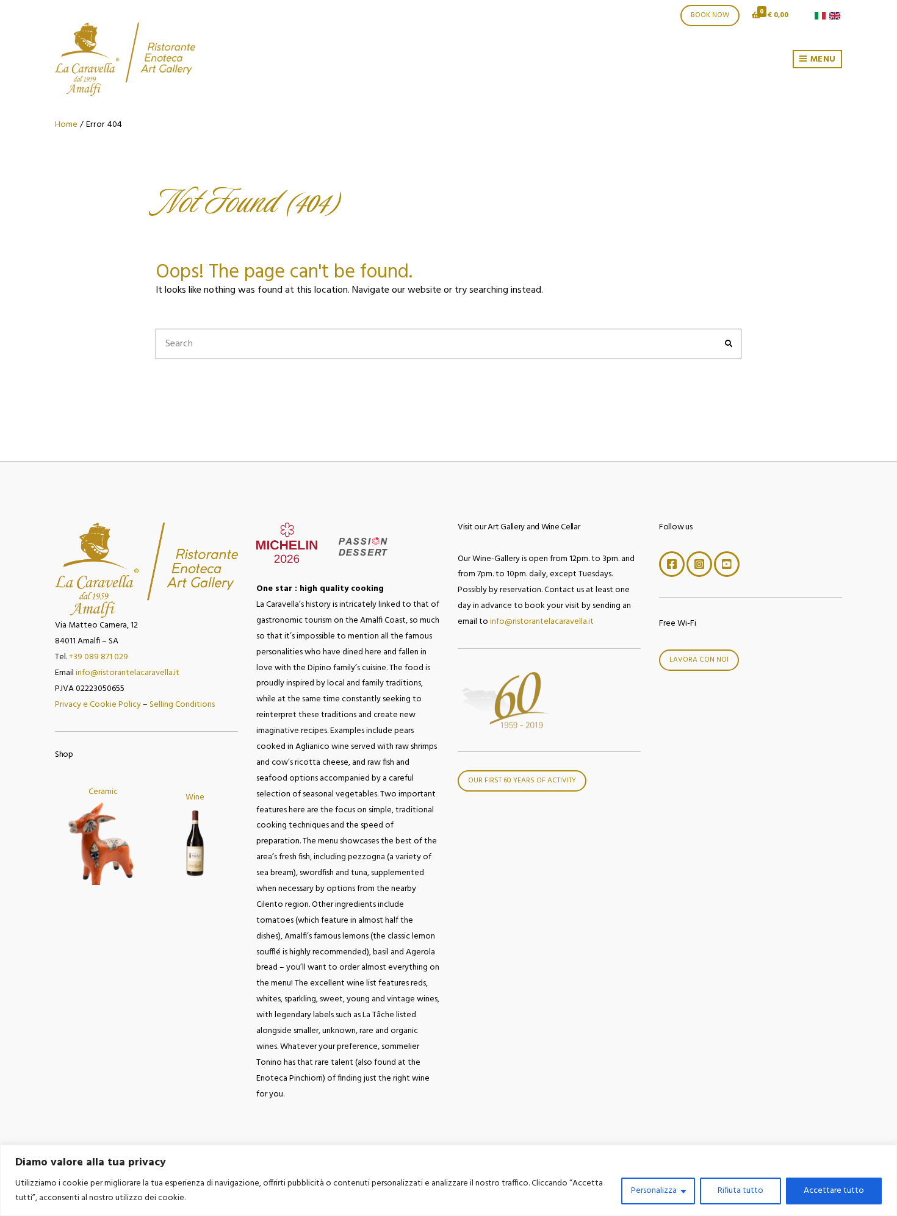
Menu (821, 59)
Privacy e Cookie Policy (98, 705)
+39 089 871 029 (98, 657)
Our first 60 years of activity (522, 780)
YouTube (727, 564)
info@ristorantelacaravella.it (127, 673)
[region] (448, 1180)
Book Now (710, 15)
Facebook (672, 564)
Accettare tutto (834, 1191)
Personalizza (654, 1191)
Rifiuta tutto (740, 1191)
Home (66, 125)
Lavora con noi (699, 660)
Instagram (699, 564)
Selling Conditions (182, 705)
